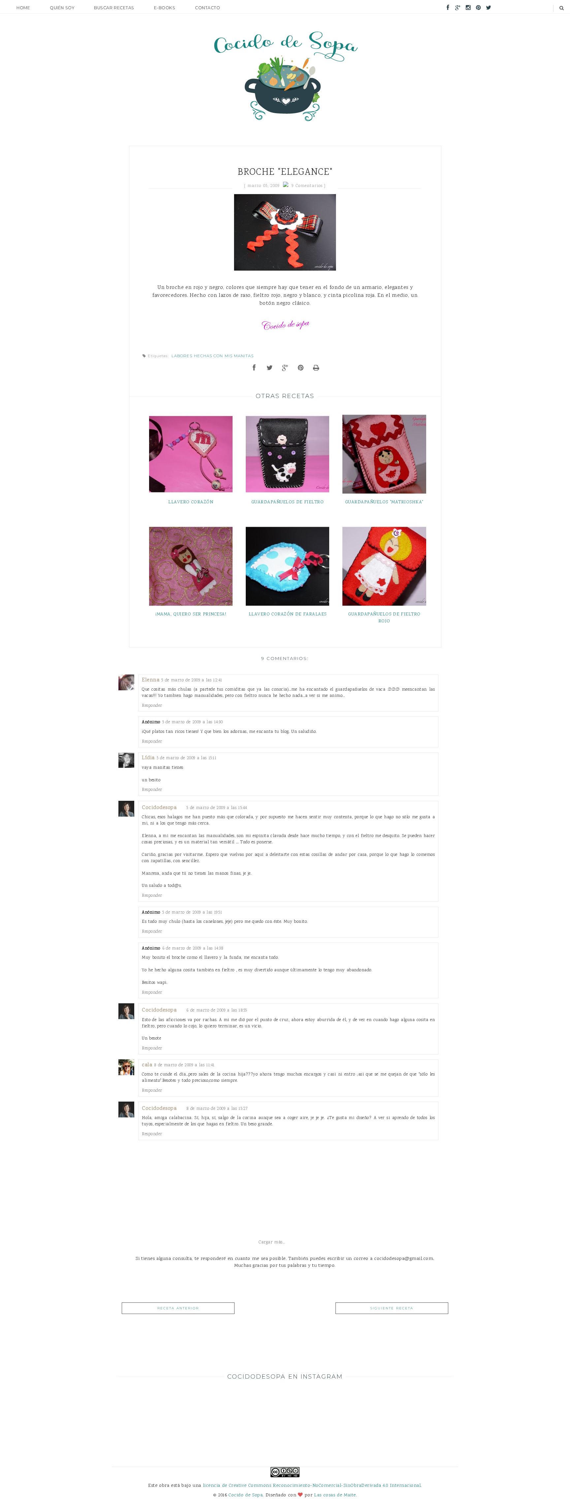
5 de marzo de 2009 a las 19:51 (192, 912)
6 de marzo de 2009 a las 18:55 (216, 1010)
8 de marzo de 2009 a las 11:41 (184, 1065)
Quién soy (62, 7)
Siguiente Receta (391, 1308)
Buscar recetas (114, 7)
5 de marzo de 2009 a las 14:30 (192, 722)
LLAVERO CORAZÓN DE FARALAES (288, 614)
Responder (152, 706)
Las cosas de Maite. (335, 1495)
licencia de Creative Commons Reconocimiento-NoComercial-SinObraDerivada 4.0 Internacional (312, 1485)
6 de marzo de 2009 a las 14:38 (192, 948)
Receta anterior (178, 1308)
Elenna (150, 680)
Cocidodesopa (159, 808)
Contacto (207, 7)
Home (23, 7)
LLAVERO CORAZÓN (190, 502)
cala (147, 1065)
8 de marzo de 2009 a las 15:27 (217, 1109)
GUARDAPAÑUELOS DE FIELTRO (287, 502)
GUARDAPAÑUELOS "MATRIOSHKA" (384, 502)
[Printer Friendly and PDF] (316, 368)
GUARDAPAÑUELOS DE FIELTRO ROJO (384, 618)
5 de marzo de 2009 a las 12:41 (191, 680)
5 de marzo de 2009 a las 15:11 (187, 758)
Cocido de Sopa (246, 1495)
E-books (164, 7)
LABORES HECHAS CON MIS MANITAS (213, 356)
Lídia (148, 758)
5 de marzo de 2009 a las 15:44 (216, 808)
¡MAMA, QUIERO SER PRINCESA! (190, 614)
